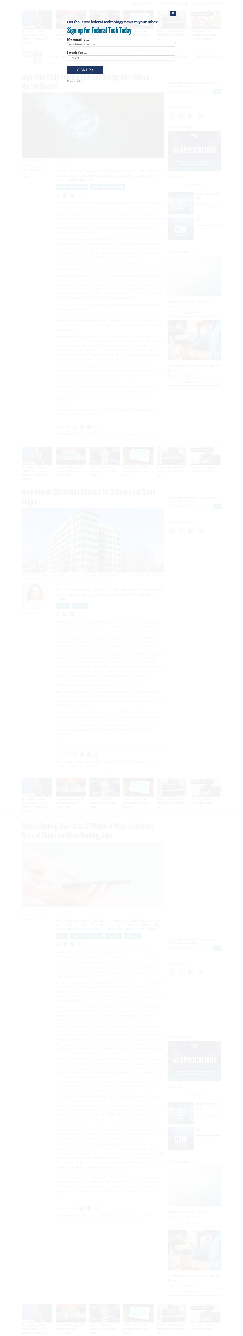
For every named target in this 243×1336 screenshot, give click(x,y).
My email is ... (78, 39)
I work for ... (77, 53)
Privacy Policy (74, 81)
